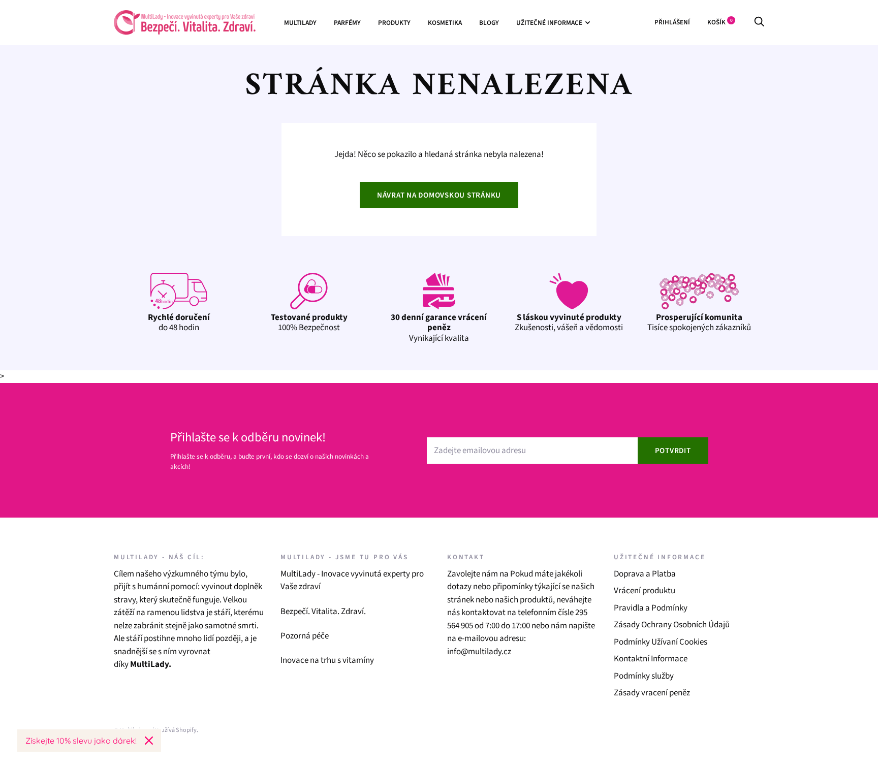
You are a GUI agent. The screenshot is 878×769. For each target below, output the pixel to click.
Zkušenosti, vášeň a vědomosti (569, 322)
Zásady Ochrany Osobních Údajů (672, 625)
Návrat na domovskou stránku (439, 195)
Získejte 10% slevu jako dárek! (81, 740)
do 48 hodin (179, 322)
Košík (720, 22)
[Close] (149, 740)
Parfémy (347, 22)
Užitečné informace (549, 22)
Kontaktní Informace (650, 659)
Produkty (394, 22)
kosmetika (445, 22)
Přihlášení (672, 22)
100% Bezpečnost (309, 322)
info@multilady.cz (479, 652)
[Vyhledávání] (759, 22)
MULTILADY (300, 22)
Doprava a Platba (645, 574)
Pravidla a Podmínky (650, 608)
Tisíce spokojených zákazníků (699, 322)
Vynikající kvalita (439, 327)
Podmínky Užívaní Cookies (660, 642)
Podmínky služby (644, 676)
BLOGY (489, 22)
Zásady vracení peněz (652, 693)
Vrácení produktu (644, 591)
